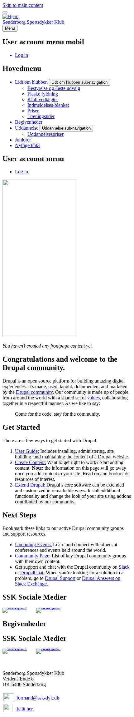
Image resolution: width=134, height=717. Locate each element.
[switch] (4, 12)
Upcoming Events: (33, 544)
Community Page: (32, 555)
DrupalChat (31, 572)
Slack (124, 567)
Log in (21, 171)
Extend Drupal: (30, 484)
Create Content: (30, 462)
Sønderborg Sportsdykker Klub (33, 22)
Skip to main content (22, 5)
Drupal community (34, 392)
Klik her (25, 708)
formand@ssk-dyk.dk (38, 697)
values (93, 397)
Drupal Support (60, 578)
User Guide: (27, 451)
